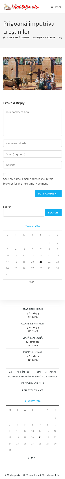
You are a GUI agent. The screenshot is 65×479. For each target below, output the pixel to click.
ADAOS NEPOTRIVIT (32, 323)
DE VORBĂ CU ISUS (32, 383)
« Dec (31, 281)
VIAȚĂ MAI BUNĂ (33, 337)
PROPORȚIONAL (32, 352)
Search (7, 206)
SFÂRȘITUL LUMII (33, 309)
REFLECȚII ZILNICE (32, 390)
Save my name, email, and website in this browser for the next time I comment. (28, 181)
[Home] (4, 37)
